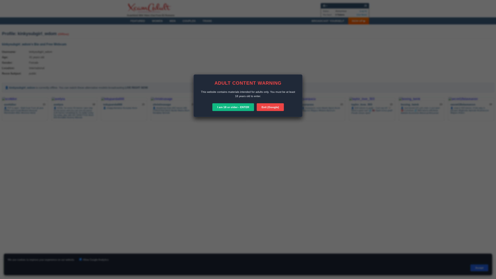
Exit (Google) (270, 107)
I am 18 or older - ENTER (233, 107)
